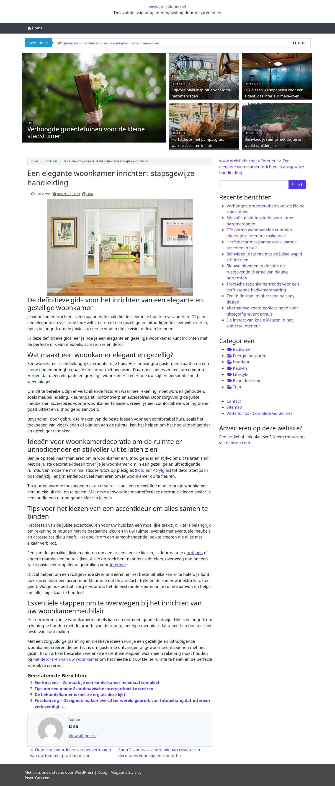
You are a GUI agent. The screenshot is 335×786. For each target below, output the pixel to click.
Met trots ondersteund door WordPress (59, 772)
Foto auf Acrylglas (153, 470)
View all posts (82, 735)
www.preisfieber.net (167, 6)
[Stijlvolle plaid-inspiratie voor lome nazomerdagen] (204, 75)
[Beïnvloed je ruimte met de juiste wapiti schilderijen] (277, 125)
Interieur (179, 83)
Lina (89, 194)
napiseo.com (238, 442)
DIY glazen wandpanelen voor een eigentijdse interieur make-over (108, 43)
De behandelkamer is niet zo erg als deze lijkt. (81, 694)
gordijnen (193, 552)
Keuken (240, 368)
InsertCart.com (38, 777)
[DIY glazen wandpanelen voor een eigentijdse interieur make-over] (277, 75)
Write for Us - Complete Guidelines (259, 413)
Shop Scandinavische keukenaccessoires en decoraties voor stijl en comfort (159, 752)
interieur (118, 564)
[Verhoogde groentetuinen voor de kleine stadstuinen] (94, 97)
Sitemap (234, 407)
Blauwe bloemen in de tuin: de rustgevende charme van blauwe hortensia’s (258, 272)
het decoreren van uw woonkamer (65, 659)
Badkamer (242, 349)
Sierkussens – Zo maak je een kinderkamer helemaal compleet (97, 682)
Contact (234, 401)
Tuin (29, 123)
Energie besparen (249, 355)
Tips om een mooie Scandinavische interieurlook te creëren (94, 688)
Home (36, 28)
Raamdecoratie (247, 380)
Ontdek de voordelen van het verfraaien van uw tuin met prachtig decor (70, 752)
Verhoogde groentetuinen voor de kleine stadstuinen (86, 132)
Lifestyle (240, 374)
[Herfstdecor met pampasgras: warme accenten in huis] (204, 125)
